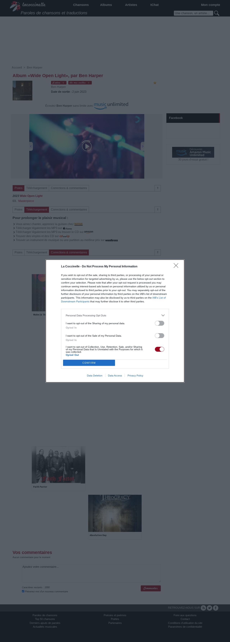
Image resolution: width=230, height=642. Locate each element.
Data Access (115, 375)
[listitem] (115, 315)
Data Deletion (94, 375)
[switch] (159, 323)
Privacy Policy (135, 375)
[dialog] (115, 321)
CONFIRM (89, 363)
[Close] (177, 266)
